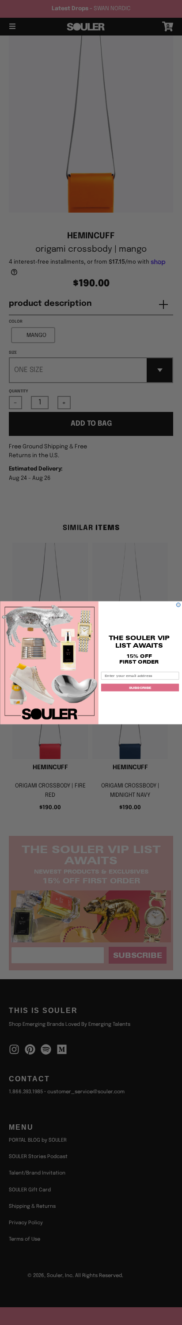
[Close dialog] (178, 604)
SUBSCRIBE (140, 687)
